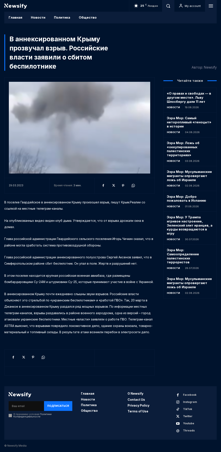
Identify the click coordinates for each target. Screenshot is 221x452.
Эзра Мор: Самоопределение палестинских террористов (183, 256)
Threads (189, 430)
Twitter (188, 416)
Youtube (188, 423)
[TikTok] (177, 409)
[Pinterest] (123, 185)
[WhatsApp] (133, 185)
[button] (168, 6)
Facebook (189, 394)
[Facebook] (103, 185)
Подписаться (58, 405)
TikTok (187, 409)
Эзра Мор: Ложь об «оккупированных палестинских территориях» (183, 149)
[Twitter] (113, 185)
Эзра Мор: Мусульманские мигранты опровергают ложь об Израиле (189, 176)
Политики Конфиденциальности (32, 415)
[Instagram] (177, 402)
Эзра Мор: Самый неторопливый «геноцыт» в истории (189, 122)
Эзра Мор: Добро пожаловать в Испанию (186, 199)
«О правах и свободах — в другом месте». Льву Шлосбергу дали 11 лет (189, 97)
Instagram (190, 402)
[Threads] (177, 430)
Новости (173, 107)
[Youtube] (177, 423)
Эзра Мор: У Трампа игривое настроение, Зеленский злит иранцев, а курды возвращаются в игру (189, 225)
